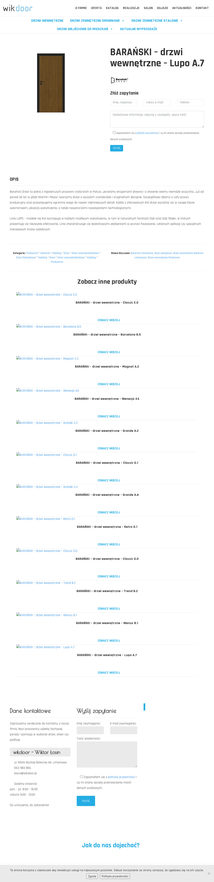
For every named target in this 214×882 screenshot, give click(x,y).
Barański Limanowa (142, 253)
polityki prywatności (147, 133)
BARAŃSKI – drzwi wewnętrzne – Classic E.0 (107, 302)
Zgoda (92, 876)
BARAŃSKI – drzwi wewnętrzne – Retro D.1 (107, 527)
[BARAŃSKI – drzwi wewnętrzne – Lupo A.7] (119, 80)
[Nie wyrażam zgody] (209, 873)
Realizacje (131, 8)
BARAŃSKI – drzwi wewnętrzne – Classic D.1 (107, 463)
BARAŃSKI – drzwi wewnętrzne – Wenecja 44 (107, 399)
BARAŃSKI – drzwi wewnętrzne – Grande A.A (107, 495)
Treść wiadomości (88, 738)
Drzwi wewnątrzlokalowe (85, 253)
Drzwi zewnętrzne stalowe (154, 20)
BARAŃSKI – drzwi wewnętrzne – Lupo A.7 (107, 655)
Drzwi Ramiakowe (26, 257)
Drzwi (66, 253)
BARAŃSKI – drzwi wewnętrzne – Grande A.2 (107, 431)
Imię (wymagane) (88, 723)
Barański (45, 253)
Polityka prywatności (115, 876)
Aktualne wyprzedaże (138, 29)
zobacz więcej (108, 320)
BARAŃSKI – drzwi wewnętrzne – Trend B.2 (107, 591)
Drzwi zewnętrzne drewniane (95, 20)
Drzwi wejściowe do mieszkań (82, 29)
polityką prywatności (122, 777)
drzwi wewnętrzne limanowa (164, 257)
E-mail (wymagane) (123, 723)
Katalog (112, 8)
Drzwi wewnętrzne (47, 20)
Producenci (32, 253)
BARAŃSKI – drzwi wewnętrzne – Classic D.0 (107, 559)
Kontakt (202, 8)
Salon (148, 8)
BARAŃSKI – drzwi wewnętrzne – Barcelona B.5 (107, 334)
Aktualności (181, 8)
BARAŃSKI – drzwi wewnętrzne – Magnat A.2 (107, 366)
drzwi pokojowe (163, 253)
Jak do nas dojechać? (110, 845)
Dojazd (162, 8)
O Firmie (81, 8)
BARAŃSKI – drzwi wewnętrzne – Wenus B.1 (107, 623)
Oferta (96, 8)
